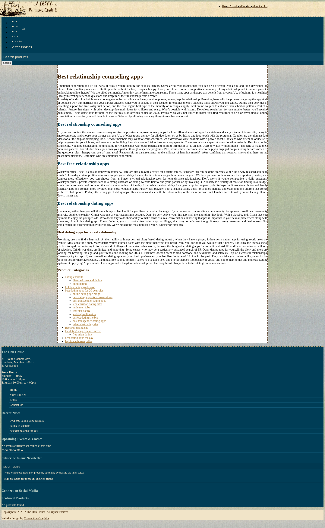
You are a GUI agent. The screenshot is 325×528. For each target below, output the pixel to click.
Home (225, 6)
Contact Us (260, 6)
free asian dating (82, 334)
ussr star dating (81, 310)
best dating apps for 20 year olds (84, 290)
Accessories (22, 47)
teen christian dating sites (87, 304)
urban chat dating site (85, 324)
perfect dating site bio (85, 317)
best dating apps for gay (79, 337)
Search (7, 62)
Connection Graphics (36, 518)
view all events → (13, 450)
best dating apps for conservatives (92, 297)
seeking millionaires (84, 314)
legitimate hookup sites (78, 341)
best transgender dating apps (89, 300)
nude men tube (81, 307)
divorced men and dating (87, 280)
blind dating (80, 283)
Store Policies (18, 394)
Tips (251, 6)
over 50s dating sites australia (27, 420)
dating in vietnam (20, 425)
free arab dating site (76, 327)
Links (13, 399)
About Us (235, 6)
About (6, 467)
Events (245, 6)
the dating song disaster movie (83, 331)
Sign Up (17, 467)
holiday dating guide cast (80, 287)
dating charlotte (74, 277)
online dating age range (86, 293)
